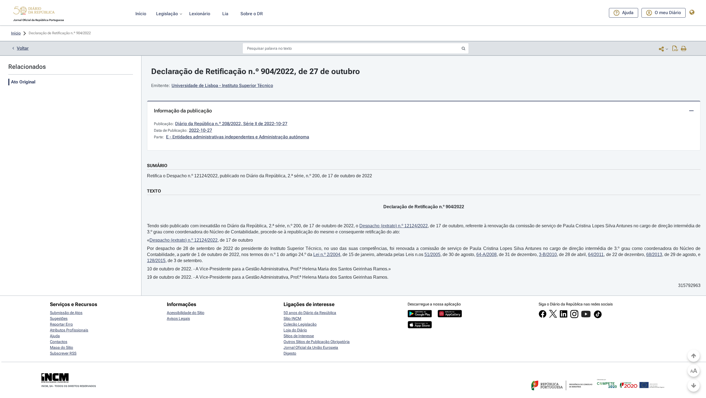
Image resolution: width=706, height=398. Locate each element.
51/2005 (432, 254)
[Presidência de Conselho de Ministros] (561, 393)
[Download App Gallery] (450, 316)
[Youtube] (586, 317)
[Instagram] (574, 317)
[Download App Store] (420, 327)
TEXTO (154, 191)
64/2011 (596, 254)
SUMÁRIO (157, 165)
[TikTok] (597, 317)
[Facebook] (543, 316)
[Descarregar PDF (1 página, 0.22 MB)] (675, 49)
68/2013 (654, 254)
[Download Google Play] (420, 316)
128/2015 (156, 260)
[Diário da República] (34, 12)
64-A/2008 (486, 254)
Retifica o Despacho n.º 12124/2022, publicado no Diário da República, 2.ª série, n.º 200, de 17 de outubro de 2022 (259, 175)
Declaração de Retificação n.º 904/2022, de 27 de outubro (255, 71)
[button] (34, 11)
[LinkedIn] (564, 316)
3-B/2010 (548, 254)
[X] (553, 316)
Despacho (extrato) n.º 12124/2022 (393, 225)
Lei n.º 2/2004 (326, 254)
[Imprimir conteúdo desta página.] (684, 49)
